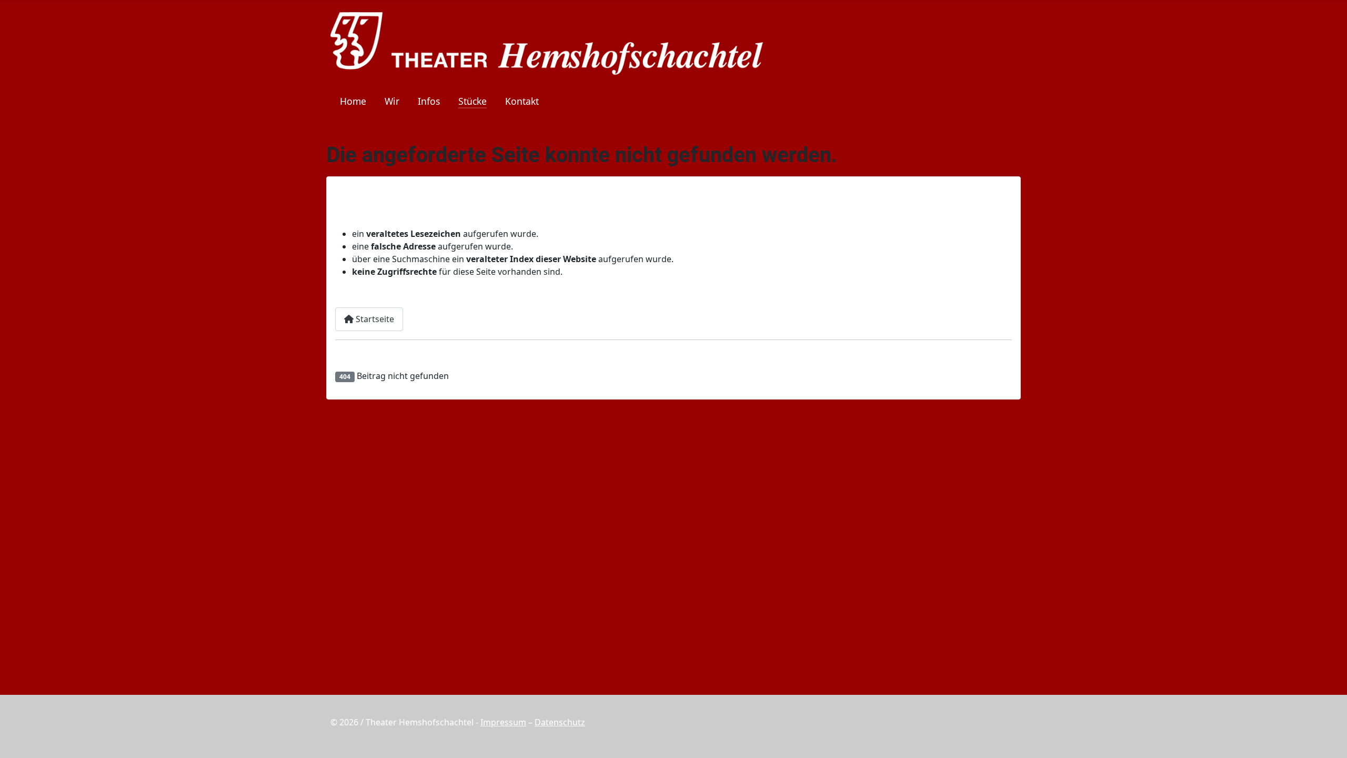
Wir (392, 101)
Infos (429, 101)
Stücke (472, 101)
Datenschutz (560, 722)
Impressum (503, 722)
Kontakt (522, 101)
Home (353, 101)
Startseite (374, 319)
